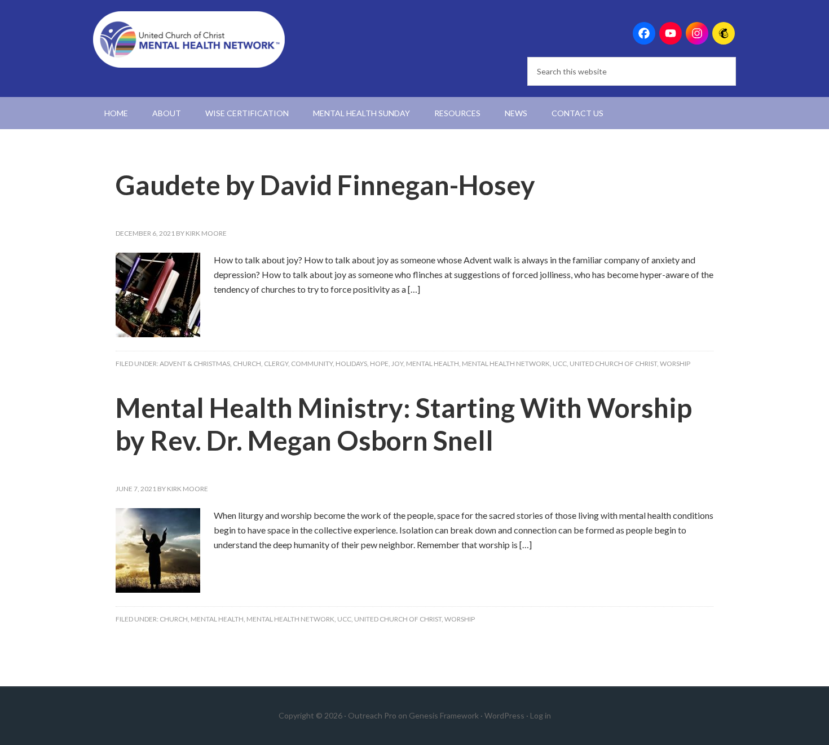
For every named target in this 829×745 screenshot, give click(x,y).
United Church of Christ (613, 363)
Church (247, 363)
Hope (379, 363)
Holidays (351, 363)
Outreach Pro (372, 715)
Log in (540, 715)
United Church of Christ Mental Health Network (189, 39)
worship (675, 363)
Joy (397, 363)
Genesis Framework (444, 715)
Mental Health (432, 363)
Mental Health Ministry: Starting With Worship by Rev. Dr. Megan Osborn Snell (404, 423)
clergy (276, 363)
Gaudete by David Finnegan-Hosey (325, 185)
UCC (560, 363)
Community (312, 363)
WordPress (504, 715)
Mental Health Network (506, 363)
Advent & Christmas (195, 363)
